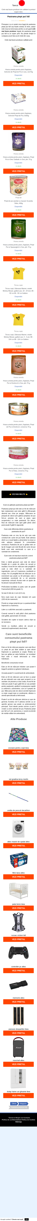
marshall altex (18, 1060)
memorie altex (18, 998)
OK (27, 1219)
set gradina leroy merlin (18, 779)
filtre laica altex (18, 873)
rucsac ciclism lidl (18, 935)
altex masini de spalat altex (18, 842)
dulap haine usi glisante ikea (18, 1092)
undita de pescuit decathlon (18, 810)
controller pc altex (18, 967)
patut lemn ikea (18, 904)
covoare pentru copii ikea (18, 748)
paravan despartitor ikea (18, 1029)
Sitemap (18, 1122)
